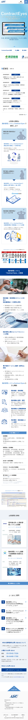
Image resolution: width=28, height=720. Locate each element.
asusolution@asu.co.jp (18, 677)
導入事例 (24, 50)
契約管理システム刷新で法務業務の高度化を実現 (15, 554)
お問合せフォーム (11, 614)
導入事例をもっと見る (14, 583)
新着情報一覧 (22, 114)
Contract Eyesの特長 (6, 50)
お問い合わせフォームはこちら (14, 670)
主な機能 (17, 50)
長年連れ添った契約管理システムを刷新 (15, 524)
